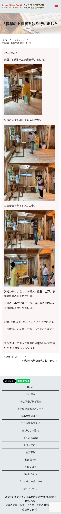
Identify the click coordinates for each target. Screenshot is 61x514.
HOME (4, 39)
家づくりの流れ (30, 430)
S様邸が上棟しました (15, 357)
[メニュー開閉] (56, 6)
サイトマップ (30, 488)
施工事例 (30, 452)
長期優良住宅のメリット (30, 408)
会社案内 (30, 394)
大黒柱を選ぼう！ (30, 416)
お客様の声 (30, 459)
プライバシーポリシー (30, 481)
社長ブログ (19, 39)
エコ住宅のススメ (30, 423)
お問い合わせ (30, 474)
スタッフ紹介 (30, 445)
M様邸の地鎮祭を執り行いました (39, 360)
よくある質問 (30, 437)
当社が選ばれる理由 (30, 401)
